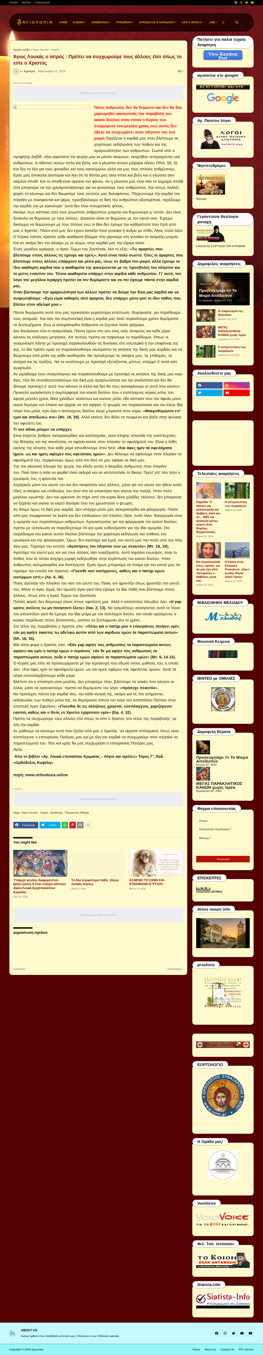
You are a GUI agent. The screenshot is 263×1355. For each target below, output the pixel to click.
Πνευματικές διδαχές (77, 812)
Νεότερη (20, 968)
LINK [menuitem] (212, 22)
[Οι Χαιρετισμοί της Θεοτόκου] (205, 315)
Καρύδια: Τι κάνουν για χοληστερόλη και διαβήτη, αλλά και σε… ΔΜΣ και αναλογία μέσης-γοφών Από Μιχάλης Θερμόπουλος (208, 517)
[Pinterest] (72, 825)
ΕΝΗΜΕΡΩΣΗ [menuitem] (99, 22)
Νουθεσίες (56, 812)
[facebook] (236, 2)
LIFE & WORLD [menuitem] (191, 22)
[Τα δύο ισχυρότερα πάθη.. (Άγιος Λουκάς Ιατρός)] (98, 863)
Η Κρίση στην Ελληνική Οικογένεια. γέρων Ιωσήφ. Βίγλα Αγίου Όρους (237, 569)
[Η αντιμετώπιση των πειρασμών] (205, 351)
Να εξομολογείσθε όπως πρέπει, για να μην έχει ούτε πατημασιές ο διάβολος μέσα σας (208, 571)
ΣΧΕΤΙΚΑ (26, 2)
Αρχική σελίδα (21, 49)
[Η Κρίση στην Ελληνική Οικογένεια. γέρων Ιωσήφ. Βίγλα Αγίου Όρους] (237, 550)
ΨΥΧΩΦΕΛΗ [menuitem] (123, 22)
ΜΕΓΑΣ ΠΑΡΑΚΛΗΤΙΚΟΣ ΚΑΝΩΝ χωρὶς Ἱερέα (232, 331)
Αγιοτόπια (37, 1349)
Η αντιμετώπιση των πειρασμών (232, 348)
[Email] (80, 825)
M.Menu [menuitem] (78, 22)
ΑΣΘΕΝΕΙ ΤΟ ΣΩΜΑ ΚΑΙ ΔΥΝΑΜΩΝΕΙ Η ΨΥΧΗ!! (146, 882)
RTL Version (246, 1349)
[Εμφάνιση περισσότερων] (88, 825)
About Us (210, 1349)
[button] (223, 22)
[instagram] (241, 2)
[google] (209, 400)
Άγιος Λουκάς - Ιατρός (46, 49)
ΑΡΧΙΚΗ (13, 2)
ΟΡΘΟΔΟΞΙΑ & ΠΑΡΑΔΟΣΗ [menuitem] (156, 22)
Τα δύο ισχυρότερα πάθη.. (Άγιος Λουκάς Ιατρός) (95, 882)
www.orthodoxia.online (46, 775)
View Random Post (223, 54)
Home (196, 1349)
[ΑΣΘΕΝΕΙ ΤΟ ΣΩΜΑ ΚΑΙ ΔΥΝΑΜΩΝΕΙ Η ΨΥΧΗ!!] (156, 863)
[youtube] (252, 2)
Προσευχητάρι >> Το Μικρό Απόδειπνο (218, 293)
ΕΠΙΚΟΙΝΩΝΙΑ (42, 2)
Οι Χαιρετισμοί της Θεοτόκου (230, 312)
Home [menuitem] (63, 22)
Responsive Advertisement (98, 93)
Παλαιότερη (174, 968)
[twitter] (246, 2)
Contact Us (227, 1349)
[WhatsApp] (65, 825)
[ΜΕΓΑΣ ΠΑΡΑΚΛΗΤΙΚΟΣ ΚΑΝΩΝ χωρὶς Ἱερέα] (205, 332)
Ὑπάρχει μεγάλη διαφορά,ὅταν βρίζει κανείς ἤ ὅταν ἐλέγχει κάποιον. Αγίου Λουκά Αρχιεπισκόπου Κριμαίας (40, 886)
